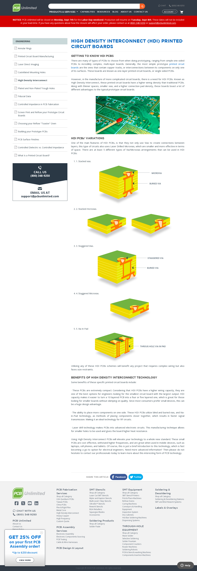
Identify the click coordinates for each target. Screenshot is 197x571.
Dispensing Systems (131, 520)
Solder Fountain (129, 541)
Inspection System (130, 512)
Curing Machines (129, 503)
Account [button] (169, 12)
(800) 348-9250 (137, 23)
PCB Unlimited (22, 520)
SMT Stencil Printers (130, 495)
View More (25, 560)
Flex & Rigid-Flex (63, 507)
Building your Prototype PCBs (33, 131)
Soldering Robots (129, 549)
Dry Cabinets (128, 515)
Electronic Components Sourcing (70, 536)
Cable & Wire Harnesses (67, 542)
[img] (41, 532)
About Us (17, 523)
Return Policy (18, 529)
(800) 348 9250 (177, 5)
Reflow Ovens (128, 501)
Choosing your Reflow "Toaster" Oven (37, 123)
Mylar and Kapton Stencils (100, 498)
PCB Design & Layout (69, 548)
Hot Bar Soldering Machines (134, 517)
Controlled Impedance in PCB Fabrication (38, 104)
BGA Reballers (95, 509)
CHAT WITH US (26, 510)
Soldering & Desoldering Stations (169, 499)
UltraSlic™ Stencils (97, 503)
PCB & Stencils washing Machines (136, 552)
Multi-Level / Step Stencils (100, 501)
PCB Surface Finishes (28, 139)
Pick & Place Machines (131, 498)
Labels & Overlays (166, 507)
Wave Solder (127, 535)
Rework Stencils (96, 506)
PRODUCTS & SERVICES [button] (62, 12)
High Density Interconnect (32, 80)
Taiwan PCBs (62, 502)
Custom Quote (62, 521)
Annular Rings (25, 48)
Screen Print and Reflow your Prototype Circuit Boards (41, 114)
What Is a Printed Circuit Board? (34, 155)
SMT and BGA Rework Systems (168, 502)
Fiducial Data (24, 96)
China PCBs (61, 504)
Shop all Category (64, 496)
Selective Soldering (130, 538)
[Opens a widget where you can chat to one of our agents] (185, 565)
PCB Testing (61, 539)
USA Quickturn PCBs (65, 499)
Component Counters (131, 544)
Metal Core (61, 510)
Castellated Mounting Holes (32, 72)
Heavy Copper (62, 515)
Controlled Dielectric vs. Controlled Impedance (41, 147)
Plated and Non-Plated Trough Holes (36, 88)
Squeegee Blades (97, 512)
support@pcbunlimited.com (162, 23)
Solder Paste (94, 526)
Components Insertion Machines (136, 555)
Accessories (94, 515)
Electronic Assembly (65, 534)
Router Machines (129, 546)
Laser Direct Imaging (28, 64)
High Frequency (63, 518)
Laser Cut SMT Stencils (99, 495)
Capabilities (87, 12)
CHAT (163, 5)
